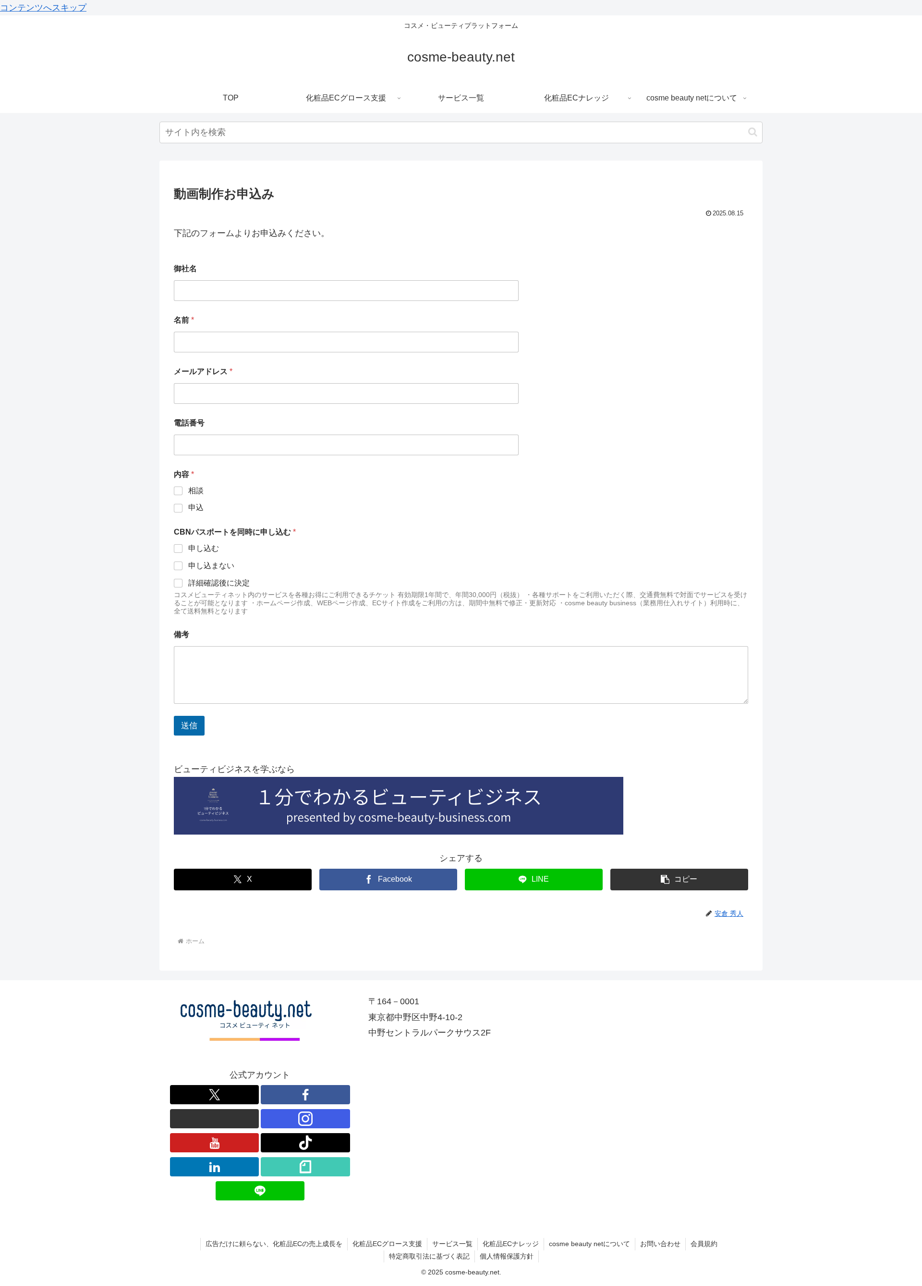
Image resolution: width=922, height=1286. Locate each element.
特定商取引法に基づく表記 (429, 1256)
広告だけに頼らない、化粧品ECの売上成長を (274, 1244)
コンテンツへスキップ (43, 7)
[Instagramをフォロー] (305, 1118)
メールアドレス (203, 371)
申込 (196, 507)
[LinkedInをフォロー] (214, 1166)
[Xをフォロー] (214, 1094)
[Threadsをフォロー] (214, 1118)
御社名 (185, 268)
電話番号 (189, 423)
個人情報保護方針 (507, 1256)
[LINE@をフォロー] (260, 1190)
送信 (189, 725)
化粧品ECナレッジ (511, 1244)
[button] (752, 131)
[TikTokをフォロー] (305, 1142)
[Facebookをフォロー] (305, 1094)
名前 (184, 320)
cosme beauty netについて (589, 1244)
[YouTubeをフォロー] (214, 1142)
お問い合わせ (660, 1244)
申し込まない (211, 566)
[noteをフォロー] (305, 1166)
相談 (196, 491)
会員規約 (704, 1244)
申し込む (203, 548)
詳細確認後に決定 (219, 583)
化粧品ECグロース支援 (387, 1244)
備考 (181, 634)
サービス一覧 (452, 1244)
